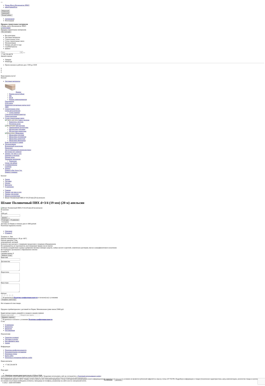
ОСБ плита (9, 103)
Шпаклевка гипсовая (16, 135)
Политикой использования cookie (89, 376)
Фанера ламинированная (18, 99)
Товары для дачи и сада (13, 192)
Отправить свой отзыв (9, 299)
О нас (3, 321)
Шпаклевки (19, 133)
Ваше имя (4, 257)
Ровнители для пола (16, 122)
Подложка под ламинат (13, 152)
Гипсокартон (9, 101)
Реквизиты (9, 327)
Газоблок (8, 167)
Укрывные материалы (12, 159)
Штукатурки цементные (17, 131)
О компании (9, 187)
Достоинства (5, 261)
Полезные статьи (11, 354)
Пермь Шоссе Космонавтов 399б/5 (17, 5)
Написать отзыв (7, 255)
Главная (8, 190)
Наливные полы (15, 124)
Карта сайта (9, 356)
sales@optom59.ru (11, 7)
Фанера (18, 92)
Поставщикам (10, 330)
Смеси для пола (23, 120)
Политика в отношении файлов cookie (18, 357)
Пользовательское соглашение (15, 352)
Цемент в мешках (11, 172)
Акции (7, 179)
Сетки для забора (11, 163)
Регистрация (9, 21)
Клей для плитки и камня (14, 142)
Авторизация (9, 19)
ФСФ (11, 98)
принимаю (118, 380)
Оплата (7, 183)
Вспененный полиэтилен (14, 146)
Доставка (8, 181)
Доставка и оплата (11, 339)
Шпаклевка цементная (17, 139)
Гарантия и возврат (12, 337)
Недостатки (5, 272)
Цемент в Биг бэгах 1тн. (13, 170)
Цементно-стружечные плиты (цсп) (17, 105)
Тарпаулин (13, 161)
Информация (5, 346)
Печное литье (10, 157)
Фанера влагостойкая (16, 94)
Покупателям (5, 334)
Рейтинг (4, 293)
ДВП (6, 107)
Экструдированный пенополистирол (18, 150)
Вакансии (8, 328)
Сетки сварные (14, 112)
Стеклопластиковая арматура (15, 114)
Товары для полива (12, 194)
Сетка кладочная (11, 116)
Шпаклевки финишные (17, 140)
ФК (10, 96)
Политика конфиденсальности (15, 350)
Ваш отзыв (4, 283)
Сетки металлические (12, 111)
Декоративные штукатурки (18, 127)
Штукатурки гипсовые (17, 129)
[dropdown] (1, 2)
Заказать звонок (6, 56)
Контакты (8, 185)
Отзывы (8, 233)
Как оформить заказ (12, 341)
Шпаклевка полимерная (17, 137)
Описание (8, 231)
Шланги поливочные (12, 196)
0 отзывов (5, 222)
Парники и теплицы (12, 155)
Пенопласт (9, 148)
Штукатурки (20, 125)
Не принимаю (108, 380)
